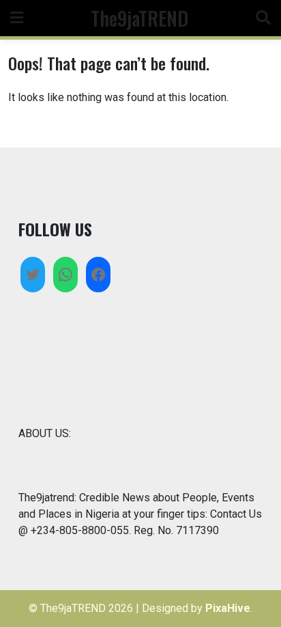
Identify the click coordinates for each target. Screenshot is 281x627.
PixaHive (227, 608)
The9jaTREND (139, 17)
